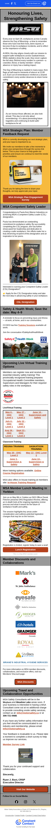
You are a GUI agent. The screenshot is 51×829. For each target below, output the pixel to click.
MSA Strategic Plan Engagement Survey (25, 198)
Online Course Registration (22, 472)
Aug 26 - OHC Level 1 (9, 433)
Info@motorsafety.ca (14, 729)
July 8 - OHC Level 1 (9, 424)
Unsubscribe (9, 815)
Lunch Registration (25, 549)
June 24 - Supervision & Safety (36, 462)
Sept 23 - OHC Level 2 (21, 433)
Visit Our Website (25, 789)
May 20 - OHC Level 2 (14, 454)
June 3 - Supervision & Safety (14, 462)
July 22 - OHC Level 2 (21, 424)
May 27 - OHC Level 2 (21, 415)
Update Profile (20, 815)
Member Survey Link (14, 744)
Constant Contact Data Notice (36, 815)
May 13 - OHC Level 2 (36, 454)
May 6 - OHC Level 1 (9, 415)
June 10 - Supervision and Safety (37, 415)
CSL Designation (25, 302)
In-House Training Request (22, 482)
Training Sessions (26, 325)
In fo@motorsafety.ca (28, 713)
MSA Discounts (25, 682)
